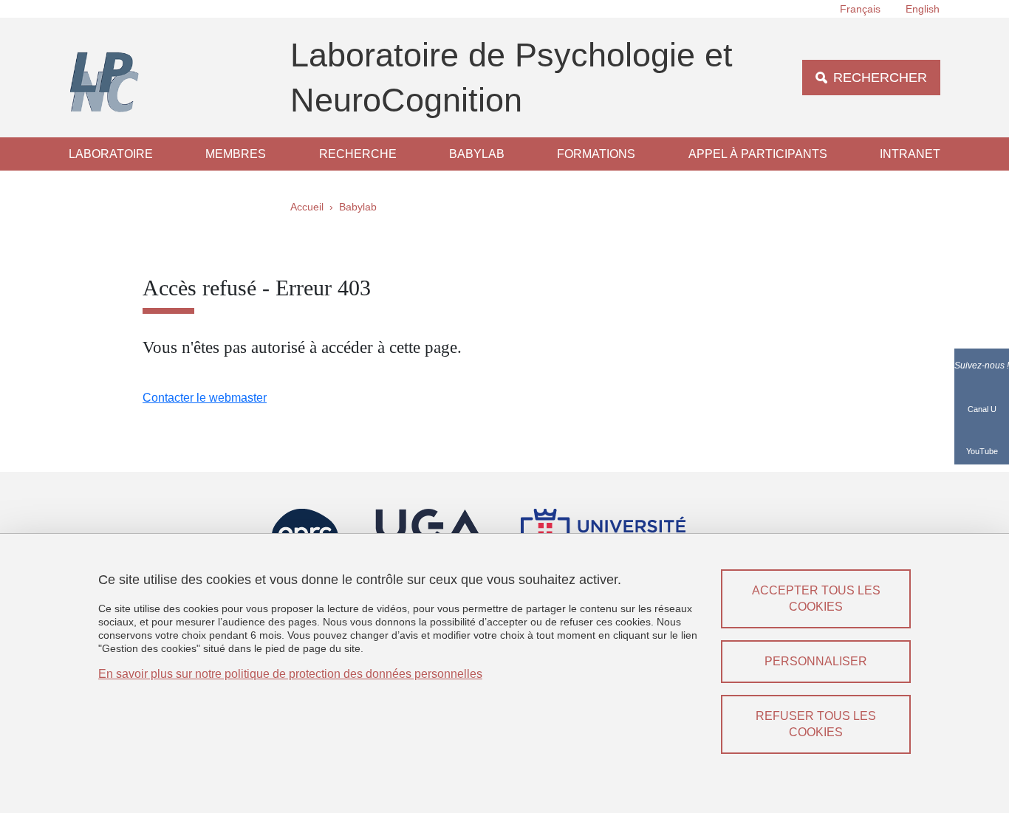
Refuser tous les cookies (816, 724)
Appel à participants (757, 154)
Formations (596, 154)
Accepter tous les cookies (816, 598)
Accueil (307, 207)
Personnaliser (816, 661)
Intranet (910, 154)
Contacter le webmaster (205, 397)
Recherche (358, 154)
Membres (235, 154)
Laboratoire (111, 154)
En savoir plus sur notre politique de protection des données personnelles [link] (290, 674)
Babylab (476, 154)
